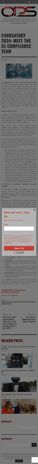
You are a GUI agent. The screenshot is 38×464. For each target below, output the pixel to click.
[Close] (34, 210)
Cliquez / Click (19, 248)
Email (6, 224)
